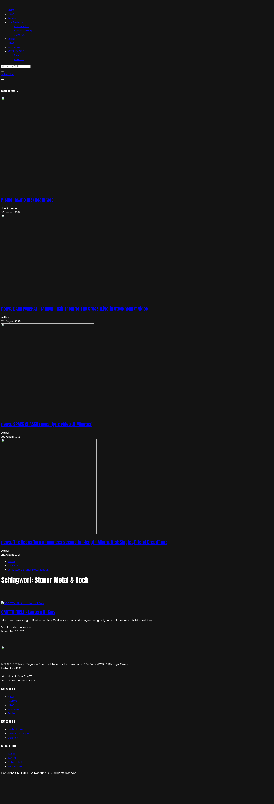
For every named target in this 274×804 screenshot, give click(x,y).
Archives (13, 565)
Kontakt (19, 59)
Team (17, 55)
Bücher (12, 39)
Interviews (14, 47)
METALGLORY (16, 51)
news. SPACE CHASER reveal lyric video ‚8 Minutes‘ (46, 424)
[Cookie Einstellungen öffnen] (25, 800)
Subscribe (7, 74)
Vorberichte (21, 26)
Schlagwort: (28, 569)
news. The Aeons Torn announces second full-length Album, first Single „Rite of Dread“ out (84, 542)
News (11, 14)
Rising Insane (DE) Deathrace (27, 199)
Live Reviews (15, 22)
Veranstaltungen (24, 30)
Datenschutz (16, 762)
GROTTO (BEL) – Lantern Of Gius (28, 612)
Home (11, 561)
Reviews (13, 18)
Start (11, 10)
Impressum (15, 766)
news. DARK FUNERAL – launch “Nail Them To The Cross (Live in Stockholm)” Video (74, 308)
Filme (11, 43)
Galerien (19, 35)
